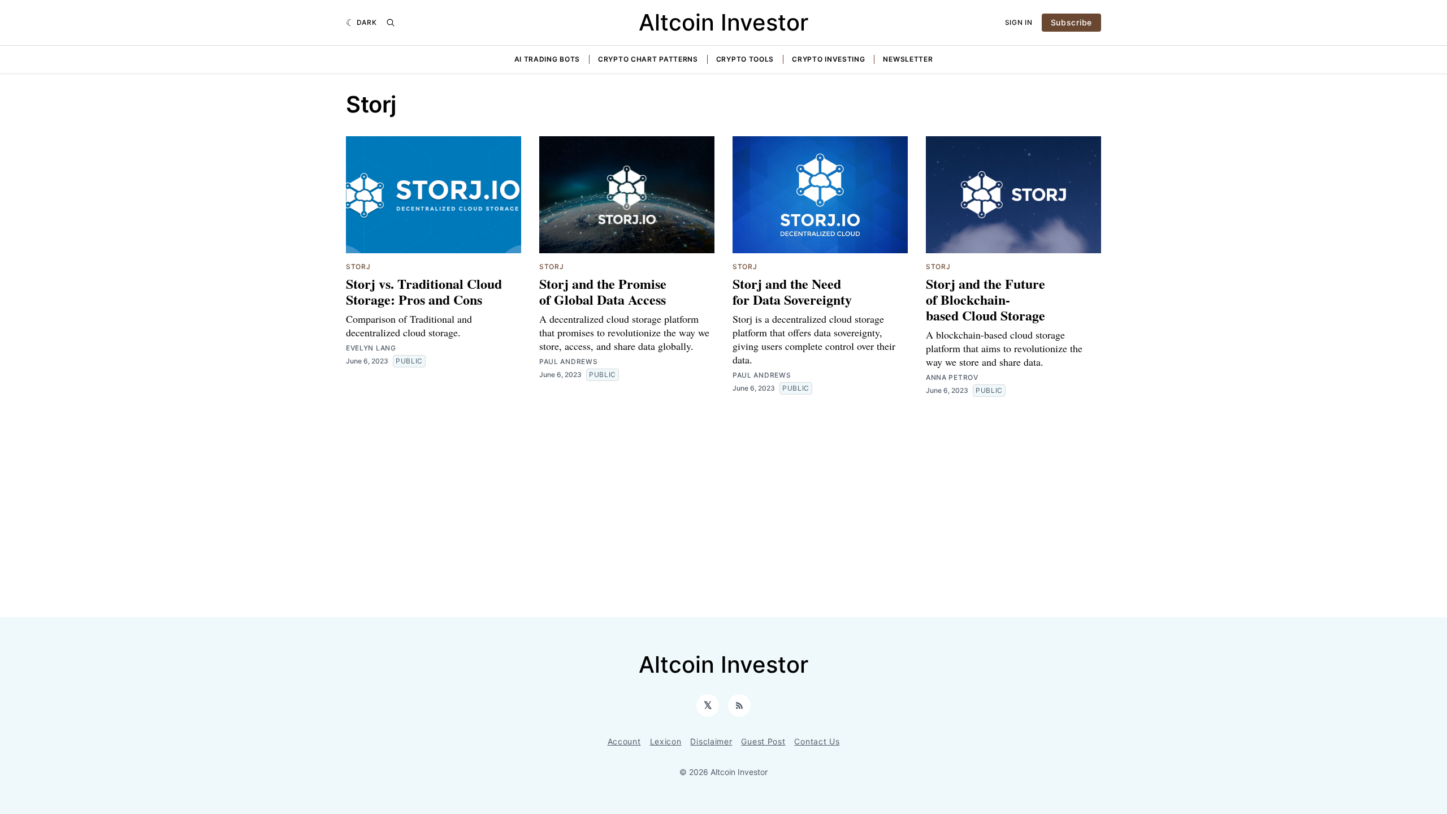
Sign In (1019, 22)
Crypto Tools (745, 59)
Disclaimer (711, 741)
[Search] (390, 22)
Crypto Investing (828, 59)
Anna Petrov (952, 377)
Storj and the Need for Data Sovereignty (792, 291)
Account (624, 741)
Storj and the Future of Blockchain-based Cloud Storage (985, 299)
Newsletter (908, 59)
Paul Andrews (568, 361)
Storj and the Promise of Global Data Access (602, 291)
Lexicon (666, 741)
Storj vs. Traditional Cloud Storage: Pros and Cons (424, 291)
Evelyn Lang (371, 348)
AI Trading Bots (547, 59)
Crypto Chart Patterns (648, 59)
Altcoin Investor (723, 22)
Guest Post (763, 741)
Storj (358, 266)
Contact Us (816, 741)
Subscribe (1071, 22)
